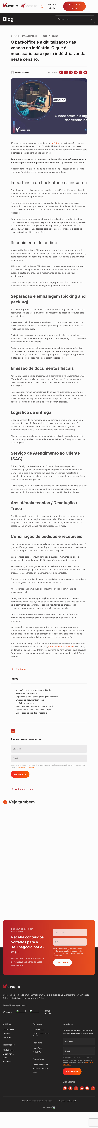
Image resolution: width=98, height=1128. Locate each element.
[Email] (85, 72)
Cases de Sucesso (40, 1065)
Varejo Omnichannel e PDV (41, 1034)
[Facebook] (61, 72)
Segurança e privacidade (68, 1101)
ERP (23, 36)
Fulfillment (7, 1061)
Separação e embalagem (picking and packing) (37, 696)
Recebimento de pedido (26, 693)
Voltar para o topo (24, 789)
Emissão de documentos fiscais (30, 700)
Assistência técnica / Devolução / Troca (33, 709)
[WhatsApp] (76, 72)
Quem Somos (8, 1030)
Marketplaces (8, 1050)
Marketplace (31, 36)
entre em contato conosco (61, 646)
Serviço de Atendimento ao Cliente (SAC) (34, 706)
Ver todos (21, 669)
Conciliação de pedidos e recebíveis (32, 713)
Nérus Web (37, 1048)
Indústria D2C (38, 1030)
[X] (66, 72)
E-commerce (16, 36)
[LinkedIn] (71, 72)
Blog (35, 1072)
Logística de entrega (25, 703)
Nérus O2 (37, 1052)
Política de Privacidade (26, 767)
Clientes (6, 1033)
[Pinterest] (80, 72)
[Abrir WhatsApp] (91, 1121)
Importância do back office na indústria (33, 690)
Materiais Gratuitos (40, 1068)
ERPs (5, 1058)
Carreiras (7, 1037)
